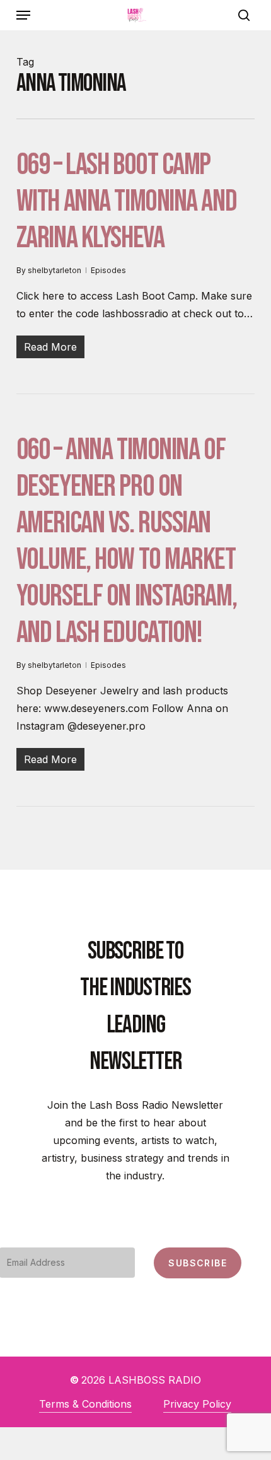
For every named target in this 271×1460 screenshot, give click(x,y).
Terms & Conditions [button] (85, 1404)
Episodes (108, 270)
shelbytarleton (54, 270)
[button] (23, 15)
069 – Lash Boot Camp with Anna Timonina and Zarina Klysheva (126, 201)
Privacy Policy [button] (197, 1404)
